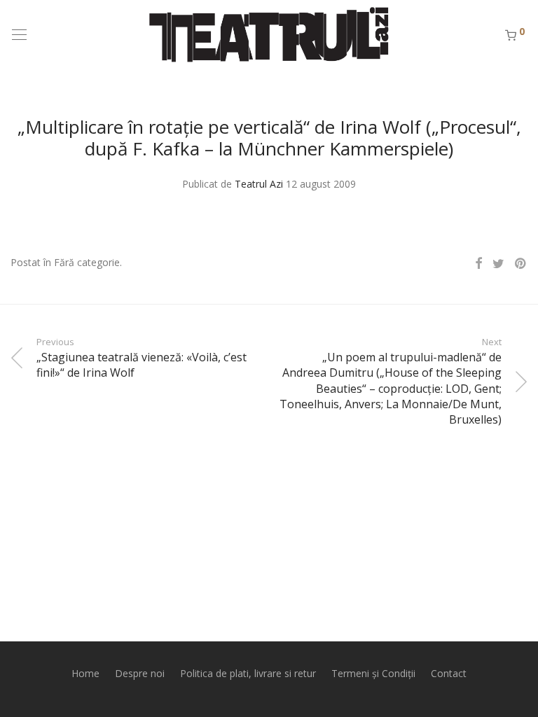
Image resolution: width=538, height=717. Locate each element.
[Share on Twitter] (498, 263)
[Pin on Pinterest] (521, 263)
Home (85, 673)
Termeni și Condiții (373, 673)
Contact (449, 673)
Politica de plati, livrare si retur (248, 673)
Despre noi (140, 673)
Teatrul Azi (259, 183)
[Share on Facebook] (478, 263)
